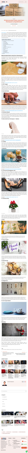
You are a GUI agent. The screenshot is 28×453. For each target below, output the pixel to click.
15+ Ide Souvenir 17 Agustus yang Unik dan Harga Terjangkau (4, 364)
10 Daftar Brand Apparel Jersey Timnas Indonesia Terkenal (4, 374)
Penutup (3, 53)
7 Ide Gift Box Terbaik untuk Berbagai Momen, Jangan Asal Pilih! (7, 416)
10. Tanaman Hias (6, 48)
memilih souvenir (4, 399)
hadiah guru (8, 349)
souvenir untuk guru (4, 349)
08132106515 (14, 442)
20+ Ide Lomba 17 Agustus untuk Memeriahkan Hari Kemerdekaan (19, 425)
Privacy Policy (10, 445)
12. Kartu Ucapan (6, 50)
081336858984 (15, 440)
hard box (3, 403)
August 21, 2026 (16, 418)
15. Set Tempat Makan (6, 52)
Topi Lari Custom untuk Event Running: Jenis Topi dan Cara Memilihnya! (17, 364)
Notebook (3, 406)
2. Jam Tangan (5, 42)
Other (3, 401)
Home (9, 440)
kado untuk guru (12, 349)
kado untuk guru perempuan (18, 349)
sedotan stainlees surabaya (6, 433)
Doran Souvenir (3, 32)
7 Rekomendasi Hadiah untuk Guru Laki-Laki (11, 82)
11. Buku (4, 49)
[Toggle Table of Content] (23, 39)
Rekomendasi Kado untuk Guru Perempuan (8, 40)
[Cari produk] (25, 1)
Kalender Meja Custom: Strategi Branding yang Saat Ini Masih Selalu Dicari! (20, 417)
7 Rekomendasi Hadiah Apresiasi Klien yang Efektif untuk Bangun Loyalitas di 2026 (24, 364)
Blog (8, 441)
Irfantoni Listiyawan (11, 381)
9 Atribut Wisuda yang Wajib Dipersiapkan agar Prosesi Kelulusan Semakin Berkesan (7, 425)
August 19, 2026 (3, 426)
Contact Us (9, 444)
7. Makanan (4, 46)
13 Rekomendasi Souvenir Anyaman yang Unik (11, 364)
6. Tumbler (4, 45)
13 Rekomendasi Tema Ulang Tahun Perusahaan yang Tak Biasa (24, 374)
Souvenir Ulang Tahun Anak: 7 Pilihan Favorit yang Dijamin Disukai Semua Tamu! (17, 374)
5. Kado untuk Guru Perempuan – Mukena (8, 44)
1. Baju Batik (4, 41)
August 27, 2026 (3, 417)
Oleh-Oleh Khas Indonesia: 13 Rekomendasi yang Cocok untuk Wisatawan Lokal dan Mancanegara (11, 374)
